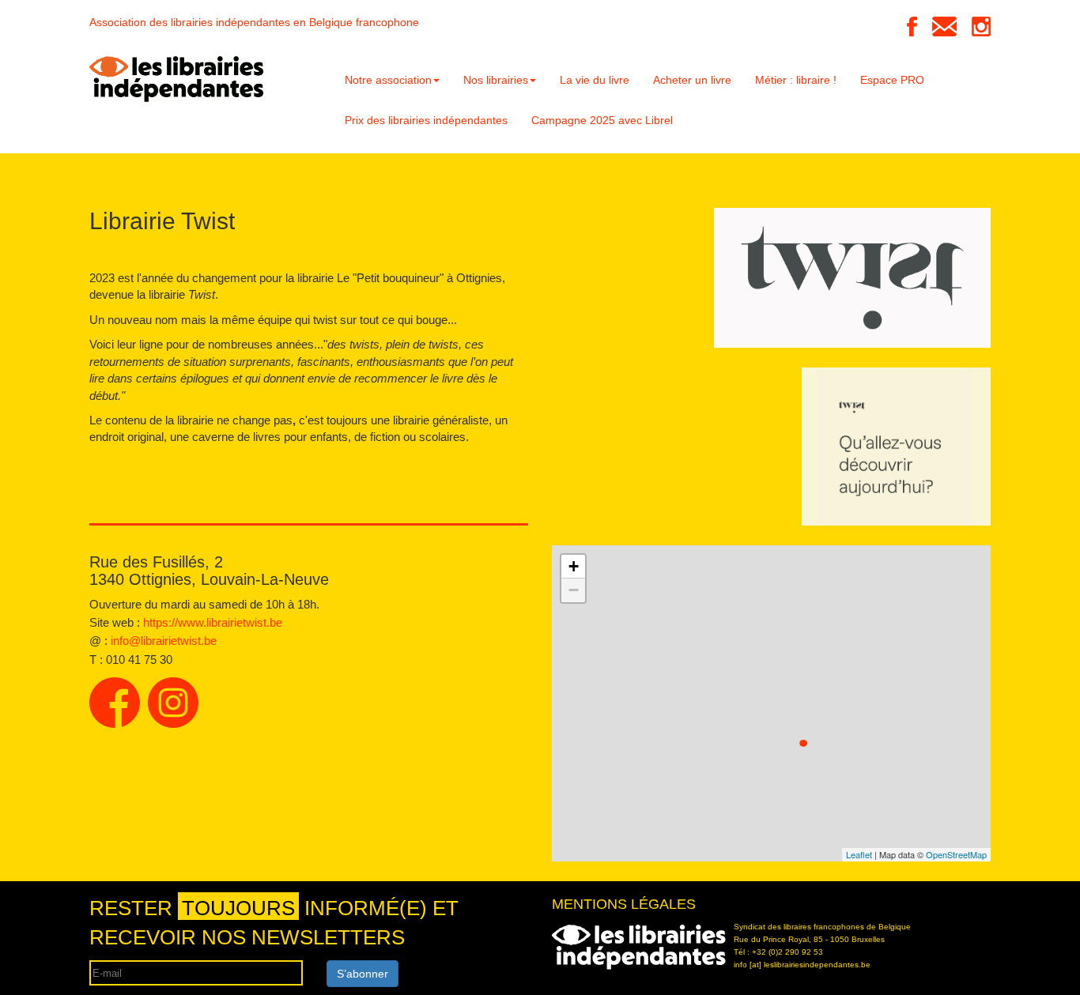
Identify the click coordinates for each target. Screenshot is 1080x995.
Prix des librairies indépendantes (426, 120)
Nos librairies (495, 79)
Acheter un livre (692, 79)
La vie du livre (594, 79)
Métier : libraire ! (795, 79)
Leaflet (859, 854)
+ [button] (573, 566)
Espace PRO (892, 79)
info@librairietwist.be (164, 640)
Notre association (388, 79)
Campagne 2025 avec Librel (602, 120)
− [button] (573, 590)
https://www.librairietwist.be (212, 622)
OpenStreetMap (956, 854)
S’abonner (362, 973)
